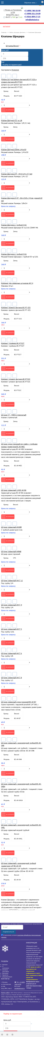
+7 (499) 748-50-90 (32, 10)
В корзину (10, 110)
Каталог (5, 964)
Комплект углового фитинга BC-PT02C (15, 379)
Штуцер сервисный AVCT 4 (11, 605)
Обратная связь (29, 3)
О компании (5, 967)
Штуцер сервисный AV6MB (11, 527)
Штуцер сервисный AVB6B (11, 551)
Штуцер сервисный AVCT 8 (11, 678)
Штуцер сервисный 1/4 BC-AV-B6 (13, 490)
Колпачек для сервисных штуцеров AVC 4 (17, 283)
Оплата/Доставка (5, 970)
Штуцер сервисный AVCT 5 (11, 629)
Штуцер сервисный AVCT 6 (11, 653)
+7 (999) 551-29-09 (32, 13)
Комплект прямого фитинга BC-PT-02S (16, 307)
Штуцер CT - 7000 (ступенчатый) (13, 415)
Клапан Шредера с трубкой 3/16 (14, 225)
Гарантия (5, 975)
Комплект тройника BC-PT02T (12, 343)
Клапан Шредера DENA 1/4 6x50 (13, 149)
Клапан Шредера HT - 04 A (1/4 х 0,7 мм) (16, 174)
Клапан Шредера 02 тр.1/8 (11, 120)
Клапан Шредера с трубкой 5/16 (14, 254)
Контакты (5, 973)
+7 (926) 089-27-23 (32, 16)
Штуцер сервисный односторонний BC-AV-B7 (18, 702)
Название (15, 70)
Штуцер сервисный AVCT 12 (12, 580)
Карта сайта (5, 992)
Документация (7, 977)
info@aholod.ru (32, 19)
